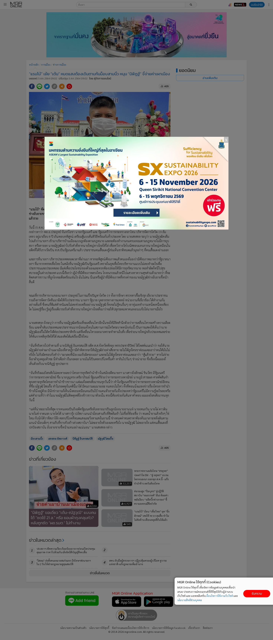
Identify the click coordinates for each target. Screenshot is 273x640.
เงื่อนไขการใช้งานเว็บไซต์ (219, 595)
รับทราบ (257, 593)
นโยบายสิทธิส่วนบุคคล (189, 600)
